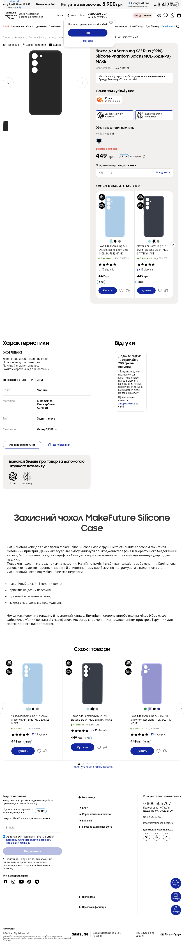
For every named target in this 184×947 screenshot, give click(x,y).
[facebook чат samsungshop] (5, 882)
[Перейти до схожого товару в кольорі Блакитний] (111, 241)
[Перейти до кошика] (179, 15)
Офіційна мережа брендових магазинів (31, 15)
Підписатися (32, 851)
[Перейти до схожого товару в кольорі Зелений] (145, 709)
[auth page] (172, 15)
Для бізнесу (153, 26)
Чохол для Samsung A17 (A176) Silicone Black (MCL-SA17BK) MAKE (153, 249)
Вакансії (87, 820)
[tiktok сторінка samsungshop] (29, 881)
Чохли (51, 37)
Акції (6, 26)
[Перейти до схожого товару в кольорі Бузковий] (149, 708)
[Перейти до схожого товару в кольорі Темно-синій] (158, 709)
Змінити (87, 41)
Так (88, 33)
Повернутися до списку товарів (92, 767)
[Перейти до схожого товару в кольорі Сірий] (119, 241)
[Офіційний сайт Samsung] (80, 934)
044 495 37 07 (152, 817)
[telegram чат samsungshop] (37, 881)
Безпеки (44, 839)
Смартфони (17, 26)
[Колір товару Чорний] (99, 141)
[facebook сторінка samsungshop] (166, 837)
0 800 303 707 (157, 803)
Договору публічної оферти (22, 839)
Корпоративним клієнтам (97, 814)
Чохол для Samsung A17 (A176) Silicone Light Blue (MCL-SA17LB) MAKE (113, 249)
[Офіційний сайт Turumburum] (170, 934)
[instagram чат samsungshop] (13, 882)
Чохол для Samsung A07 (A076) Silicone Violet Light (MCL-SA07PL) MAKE (151, 719)
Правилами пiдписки (18, 842)
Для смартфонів (36, 37)
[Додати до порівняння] (159, 15)
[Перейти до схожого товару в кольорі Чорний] (115, 241)
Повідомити (163, 172)
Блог (85, 807)
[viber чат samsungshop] (156, 837)
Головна (7, 37)
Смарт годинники (36, 26)
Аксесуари (20, 37)
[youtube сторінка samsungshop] (21, 882)
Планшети (55, 26)
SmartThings (136, 26)
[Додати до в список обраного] (166, 15)
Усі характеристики (22, 445)
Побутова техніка (117, 26)
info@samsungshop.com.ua (158, 823)
